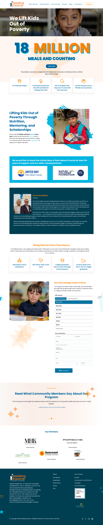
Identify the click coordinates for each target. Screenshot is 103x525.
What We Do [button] (44, 4)
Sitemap (56, 518)
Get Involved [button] (55, 4)
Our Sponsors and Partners (83, 480)
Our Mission (56, 477)
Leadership (56, 480)
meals (32, 134)
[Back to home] (16, 4)
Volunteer (78, 483)
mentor (31, 136)
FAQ (54, 488)
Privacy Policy (49, 518)
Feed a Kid (51, 66)
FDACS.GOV (20, 496)
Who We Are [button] (33, 4)
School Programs (80, 486)
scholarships (34, 140)
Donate (89, 4)
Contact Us (78, 4)
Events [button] (64, 4)
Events (55, 486)
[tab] (49, 418)
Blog (70, 4)
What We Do (57, 483)
